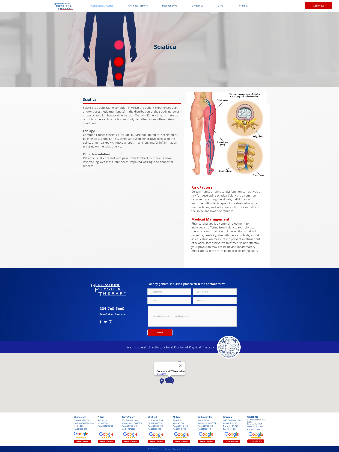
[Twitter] (105, 322)
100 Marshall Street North (256, 419)
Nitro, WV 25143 (103, 423)
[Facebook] (101, 322)
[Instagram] (110, 322)
